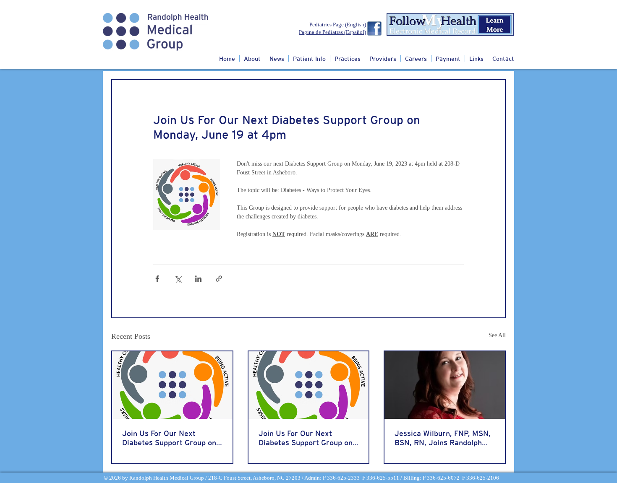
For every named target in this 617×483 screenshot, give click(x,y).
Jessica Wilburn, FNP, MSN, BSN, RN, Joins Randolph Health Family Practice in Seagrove (443, 438)
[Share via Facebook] (157, 279)
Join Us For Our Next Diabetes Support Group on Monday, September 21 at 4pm (169, 438)
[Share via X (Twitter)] (178, 279)
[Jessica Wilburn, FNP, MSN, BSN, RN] (444, 385)
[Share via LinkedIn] (198, 279)
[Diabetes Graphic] (172, 385)
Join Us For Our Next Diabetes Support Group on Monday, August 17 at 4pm (306, 438)
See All (497, 335)
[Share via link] (219, 279)
